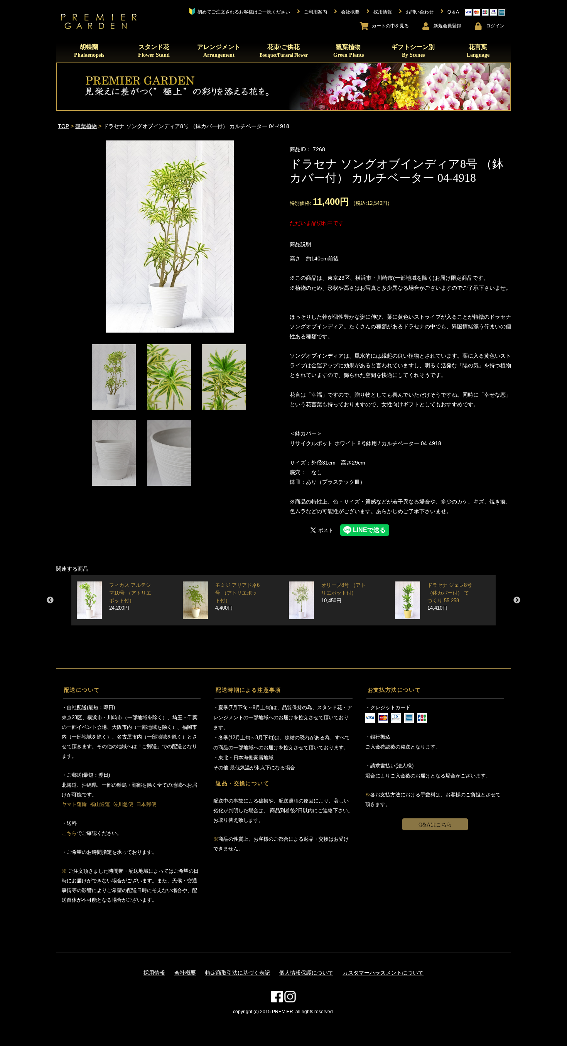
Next (517, 600)
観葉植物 (348, 51)
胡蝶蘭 (89, 51)
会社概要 (185, 973)
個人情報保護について (306, 973)
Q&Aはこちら (435, 825)
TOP (63, 126)
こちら (69, 833)
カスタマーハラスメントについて (383, 973)
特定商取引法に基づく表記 (237, 973)
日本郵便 (146, 804)
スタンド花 (154, 51)
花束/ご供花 (284, 50)
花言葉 (478, 51)
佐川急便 (123, 804)
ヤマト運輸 (74, 804)
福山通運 (100, 804)
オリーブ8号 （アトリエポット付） (343, 593)
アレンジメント (218, 51)
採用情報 (154, 973)
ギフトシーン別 (413, 51)
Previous (50, 600)
